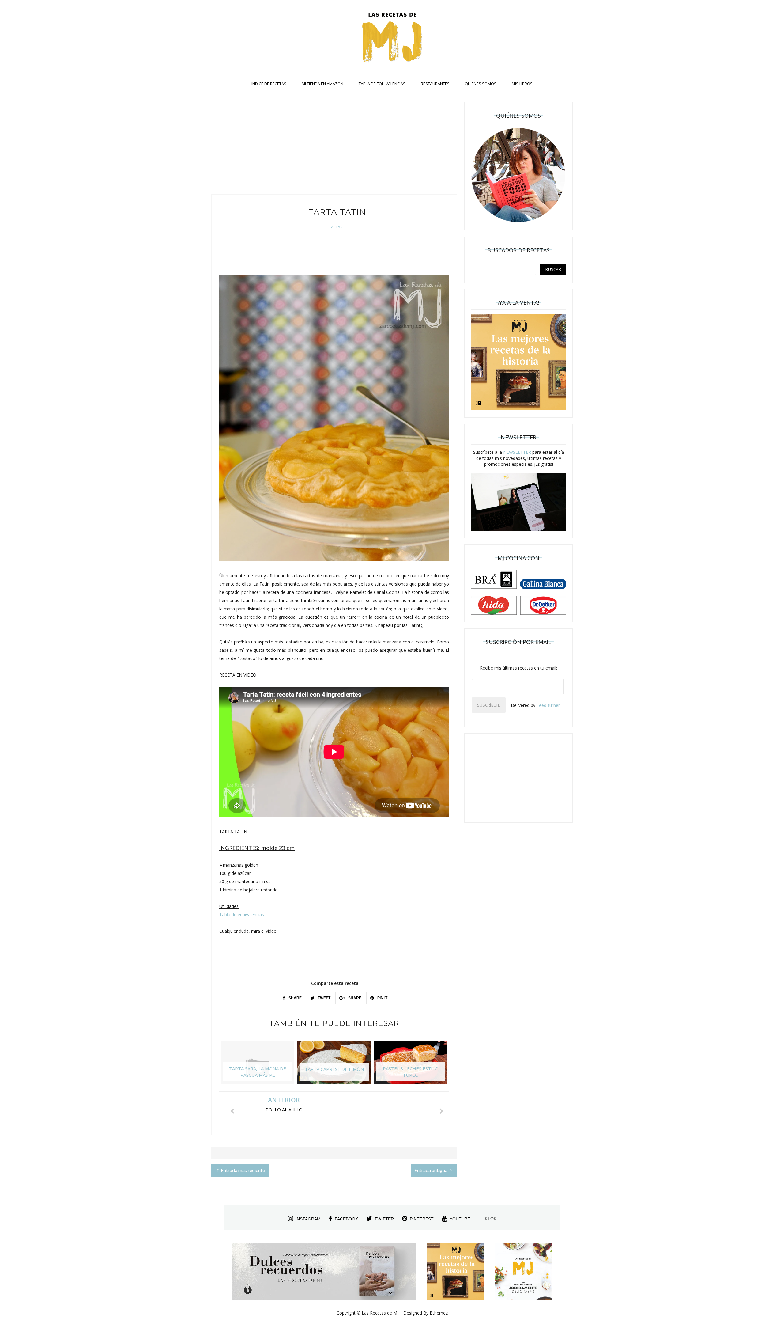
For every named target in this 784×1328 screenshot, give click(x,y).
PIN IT (381, 998)
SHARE (295, 998)
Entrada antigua (431, 1170)
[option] (257, 1065)
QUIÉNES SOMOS (480, 83)
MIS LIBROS (522, 83)
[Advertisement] (334, 145)
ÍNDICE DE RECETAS (268, 83)
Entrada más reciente (243, 1170)
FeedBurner (548, 705)
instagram (308, 1218)
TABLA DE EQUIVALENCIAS (382, 83)
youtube (460, 1218)
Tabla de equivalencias (241, 914)
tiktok (488, 1218)
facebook (346, 1218)
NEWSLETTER (517, 452)
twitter (384, 1218)
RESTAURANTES (435, 83)
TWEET (323, 998)
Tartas (335, 227)
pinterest (422, 1218)
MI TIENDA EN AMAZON (322, 83)
